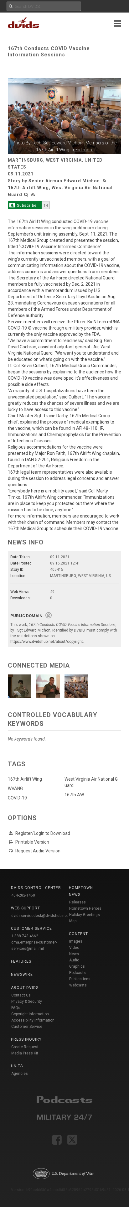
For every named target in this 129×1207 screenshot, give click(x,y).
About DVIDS (25, 988)
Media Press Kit (24, 1053)
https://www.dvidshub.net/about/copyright (46, 641)
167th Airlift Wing (25, 779)
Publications (79, 979)
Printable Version (32, 842)
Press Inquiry (26, 1039)
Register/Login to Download (42, 833)
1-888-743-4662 (24, 936)
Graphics (77, 966)
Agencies (19, 1073)
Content (78, 934)
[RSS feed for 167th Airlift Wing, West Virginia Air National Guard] (33, 194)
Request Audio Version (37, 850)
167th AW (74, 794)
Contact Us (21, 995)
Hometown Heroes (85, 908)
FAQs (15, 1008)
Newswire (22, 974)
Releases (77, 902)
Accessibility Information (32, 1020)
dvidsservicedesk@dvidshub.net (39, 915)
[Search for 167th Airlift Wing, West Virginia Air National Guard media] (26, 194)
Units (17, 1066)
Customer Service (26, 1026)
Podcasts (77, 972)
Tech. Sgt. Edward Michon (57, 142)
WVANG (15, 788)
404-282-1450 (23, 895)
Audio (74, 960)
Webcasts (78, 985)
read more (83, 149)
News (74, 954)
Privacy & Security (26, 1001)
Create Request (25, 1047)
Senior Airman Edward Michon (64, 180)
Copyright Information (30, 1014)
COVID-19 (17, 797)
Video (74, 947)
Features (21, 961)
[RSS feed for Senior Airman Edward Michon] (105, 180)
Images (75, 941)
